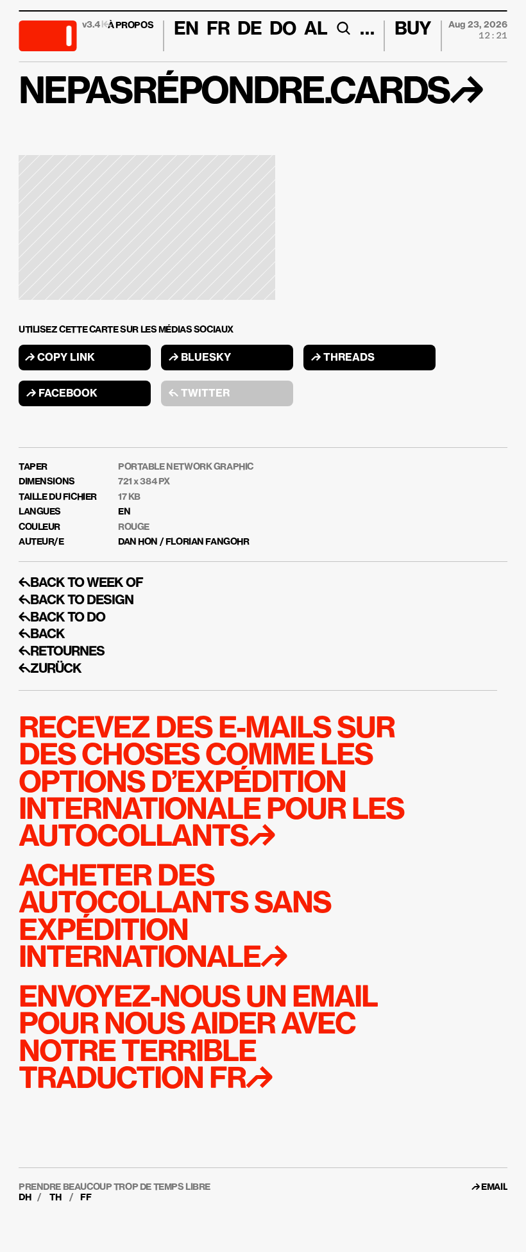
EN (124, 511)
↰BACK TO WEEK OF (81, 583)
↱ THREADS (343, 358)
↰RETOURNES (62, 651)
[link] (494, 1187)
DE (249, 29)
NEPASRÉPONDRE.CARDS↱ (250, 93)
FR (218, 29)
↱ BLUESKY (200, 358)
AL (315, 29)
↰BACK (42, 634)
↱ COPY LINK (60, 358)
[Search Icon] (343, 28)
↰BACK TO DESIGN (76, 600)
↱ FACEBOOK (62, 394)
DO (282, 29)
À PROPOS (131, 25)
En (186, 29)
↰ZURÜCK (50, 669)
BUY (412, 29)
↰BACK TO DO (62, 617)
